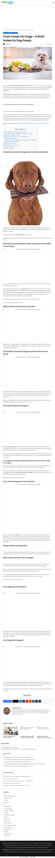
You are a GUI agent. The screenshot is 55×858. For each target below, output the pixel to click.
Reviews (6, 831)
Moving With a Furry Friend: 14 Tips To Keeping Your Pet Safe (17, 757)
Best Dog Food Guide (18, 302)
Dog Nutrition (27, 695)
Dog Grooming (7, 819)
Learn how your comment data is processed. (27, 749)
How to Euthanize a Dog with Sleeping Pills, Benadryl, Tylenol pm (16, 776)
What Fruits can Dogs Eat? (10, 143)
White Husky (6, 835)
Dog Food (9, 30)
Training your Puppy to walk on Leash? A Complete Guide (27, 737)
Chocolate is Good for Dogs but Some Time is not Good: (16, 136)
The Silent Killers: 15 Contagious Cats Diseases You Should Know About (19, 759)
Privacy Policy (32, 857)
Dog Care (6, 812)
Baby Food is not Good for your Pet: (12, 135)
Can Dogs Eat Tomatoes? (9, 146)
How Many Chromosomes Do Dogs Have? (12, 783)
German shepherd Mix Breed (10, 825)
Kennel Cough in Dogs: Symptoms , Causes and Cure (44, 737)
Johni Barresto (8, 44)
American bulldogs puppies (9, 796)
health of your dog (27, 402)
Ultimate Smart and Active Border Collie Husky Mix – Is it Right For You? (18, 780)
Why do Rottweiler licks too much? (10, 778)
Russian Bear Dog (8, 833)
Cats (5, 804)
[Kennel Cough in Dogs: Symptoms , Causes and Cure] (44, 731)
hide (25, 129)
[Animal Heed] (7, 2)
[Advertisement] (27, 16)
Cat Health (6, 802)
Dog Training (6, 821)
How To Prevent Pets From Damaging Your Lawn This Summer (17, 761)
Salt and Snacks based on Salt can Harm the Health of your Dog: (18, 133)
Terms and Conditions (24, 857)
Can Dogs (6, 800)
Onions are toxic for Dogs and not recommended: (15, 131)
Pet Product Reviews (8, 827)
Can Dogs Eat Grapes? (9, 148)
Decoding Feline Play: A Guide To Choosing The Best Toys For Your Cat (19, 765)
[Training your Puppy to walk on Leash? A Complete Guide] (27, 731)
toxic (8, 685)
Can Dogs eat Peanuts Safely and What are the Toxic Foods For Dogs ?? (21, 140)
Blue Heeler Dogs (7, 798)
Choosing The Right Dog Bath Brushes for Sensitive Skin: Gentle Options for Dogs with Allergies (24, 763)
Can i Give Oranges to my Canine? (11, 141)
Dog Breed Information (9, 810)
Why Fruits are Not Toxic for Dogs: (11, 144)
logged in (8, 747)
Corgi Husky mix (7, 806)
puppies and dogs (13, 32)
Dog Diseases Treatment (9, 814)
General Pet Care (7, 823)
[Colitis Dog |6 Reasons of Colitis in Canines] (10, 731)
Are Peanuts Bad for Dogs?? (10, 138)
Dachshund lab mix (8, 808)
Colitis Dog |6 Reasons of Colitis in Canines (9, 737)
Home (5, 30)
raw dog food (44, 87)
